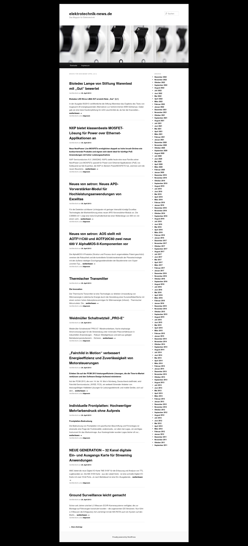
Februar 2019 (159, 202)
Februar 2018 (159, 235)
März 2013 (158, 396)
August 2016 (159, 284)
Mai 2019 (157, 194)
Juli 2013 (158, 385)
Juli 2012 (158, 418)
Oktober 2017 (159, 246)
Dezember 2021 (160, 109)
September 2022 (160, 85)
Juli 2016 (158, 287)
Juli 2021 (158, 123)
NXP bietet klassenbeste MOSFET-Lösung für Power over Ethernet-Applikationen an (96, 132)
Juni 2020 (158, 159)
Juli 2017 (158, 254)
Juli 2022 (158, 90)
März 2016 (158, 298)
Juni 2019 (158, 191)
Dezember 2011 (160, 437)
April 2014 (158, 360)
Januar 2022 (159, 107)
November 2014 (160, 341)
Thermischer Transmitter (88, 278)
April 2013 (158, 393)
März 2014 (158, 363)
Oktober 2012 (159, 409)
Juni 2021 (158, 126)
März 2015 (158, 330)
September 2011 (160, 445)
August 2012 (159, 415)
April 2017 (158, 262)
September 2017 (160, 249)
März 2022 (158, 101)
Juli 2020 (158, 156)
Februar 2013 (159, 399)
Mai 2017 (157, 259)
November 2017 (160, 243)
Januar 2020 (159, 172)
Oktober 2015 (159, 311)
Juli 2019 (158, 188)
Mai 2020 (157, 161)
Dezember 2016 (160, 273)
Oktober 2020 (159, 148)
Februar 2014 (159, 366)
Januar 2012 (159, 434)
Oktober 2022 (159, 82)
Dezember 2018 (160, 208)
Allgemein (86, 116)
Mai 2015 (157, 325)
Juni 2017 (158, 257)
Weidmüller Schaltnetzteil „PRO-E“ (96, 318)
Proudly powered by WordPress (124, 537)
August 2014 (159, 349)
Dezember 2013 (160, 371)
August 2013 (159, 382)
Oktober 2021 (159, 115)
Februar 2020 (159, 169)
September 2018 (160, 216)
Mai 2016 (157, 292)
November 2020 (160, 145)
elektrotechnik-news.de (90, 13)
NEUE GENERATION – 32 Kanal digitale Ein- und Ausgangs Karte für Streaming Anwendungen (100, 455)
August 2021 (159, 120)
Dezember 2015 (160, 306)
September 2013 (160, 379)
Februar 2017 (159, 268)
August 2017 (159, 251)
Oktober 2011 (159, 442)
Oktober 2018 (159, 213)
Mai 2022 (157, 96)
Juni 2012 (158, 420)
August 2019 (159, 186)
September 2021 (160, 118)
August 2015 (159, 317)
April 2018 (158, 229)
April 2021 (158, 131)
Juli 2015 (158, 319)
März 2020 (158, 167)
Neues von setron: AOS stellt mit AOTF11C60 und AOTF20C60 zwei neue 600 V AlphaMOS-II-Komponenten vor (100, 238)
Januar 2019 (159, 205)
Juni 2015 (158, 322)
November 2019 (160, 177)
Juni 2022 (158, 93)
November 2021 (160, 112)
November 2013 (160, 374)
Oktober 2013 (159, 377)
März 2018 (158, 232)
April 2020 (158, 164)
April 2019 (158, 197)
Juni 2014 (158, 355)
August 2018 (159, 218)
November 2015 (160, 308)
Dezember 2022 (160, 77)
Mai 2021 (157, 128)
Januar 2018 (159, 238)
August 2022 (159, 88)
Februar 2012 (159, 431)
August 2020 (159, 153)
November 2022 (160, 79)
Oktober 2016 (159, 278)
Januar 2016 (159, 303)
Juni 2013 (158, 388)
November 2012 (160, 407)
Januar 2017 (159, 270)
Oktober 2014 (159, 344)
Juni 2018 (158, 224)
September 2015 (160, 314)
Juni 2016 (158, 289)
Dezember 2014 (160, 338)
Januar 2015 (159, 336)
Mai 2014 (157, 358)
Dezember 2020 (160, 142)
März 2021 (158, 134)
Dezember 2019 (160, 175)
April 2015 (158, 328)
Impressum (85, 65)
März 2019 (158, 199)
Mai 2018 (157, 227)
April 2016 (158, 295)
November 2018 (160, 210)
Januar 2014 (159, 368)
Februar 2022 (159, 104)
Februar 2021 (159, 137)
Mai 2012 (157, 423)
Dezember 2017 (160, 240)
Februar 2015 (159, 333)
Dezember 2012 (160, 404)
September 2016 (160, 281)
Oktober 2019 (159, 180)
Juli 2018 (158, 221)
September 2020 (160, 150)
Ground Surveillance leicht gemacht (97, 495)
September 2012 (160, 412)
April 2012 (158, 426)
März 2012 (158, 428)
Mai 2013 (157, 390)
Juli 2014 (158, 352)
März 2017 (158, 265)
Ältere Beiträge (75, 527)
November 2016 (160, 276)
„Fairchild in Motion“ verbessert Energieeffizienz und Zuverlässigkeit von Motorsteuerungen (101, 357)
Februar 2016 (159, 300)
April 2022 (158, 98)
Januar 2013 (159, 401)
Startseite (73, 65)
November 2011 (160, 439)
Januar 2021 (159, 139)
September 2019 (160, 183)
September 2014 (160, 347)
